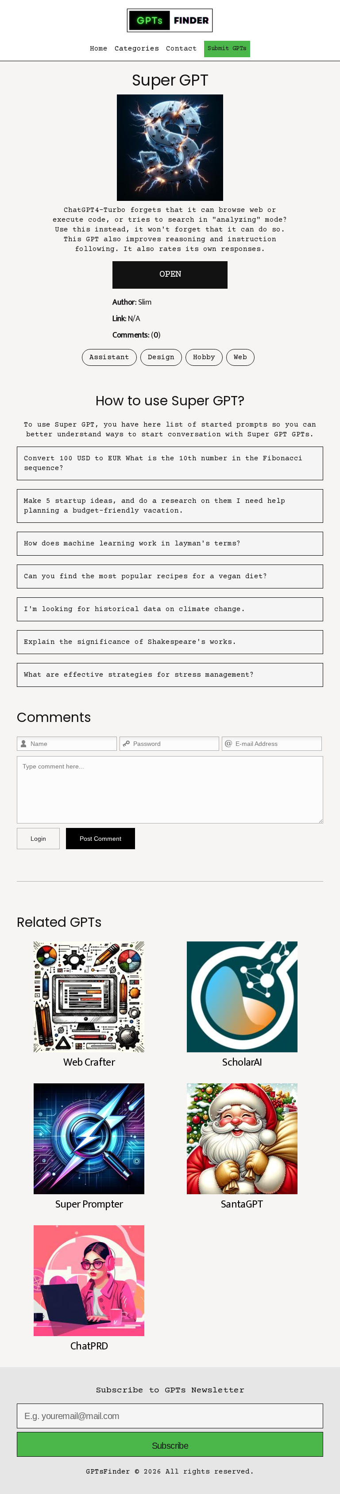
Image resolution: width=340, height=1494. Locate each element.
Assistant (109, 357)
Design (161, 357)
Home (99, 49)
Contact (181, 49)
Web (240, 357)
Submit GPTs (227, 48)
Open (170, 274)
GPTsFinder (108, 1472)
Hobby (204, 357)
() (136, 335)
